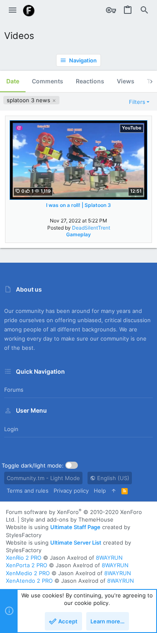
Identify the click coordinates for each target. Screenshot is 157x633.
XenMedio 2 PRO (28, 573)
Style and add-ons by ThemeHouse (67, 519)
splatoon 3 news (29, 100)
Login (11, 429)
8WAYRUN (109, 557)
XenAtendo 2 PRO (29, 580)
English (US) (112, 478)
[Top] (113, 490)
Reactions (90, 81)
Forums (13, 389)
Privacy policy (71, 490)
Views (125, 81)
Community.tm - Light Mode (43, 478)
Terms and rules (28, 490)
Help (100, 490)
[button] (12, 10)
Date (12, 81)
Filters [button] (137, 101)
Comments (47, 81)
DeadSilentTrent (91, 228)
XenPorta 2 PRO (26, 565)
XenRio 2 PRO (23, 557)
